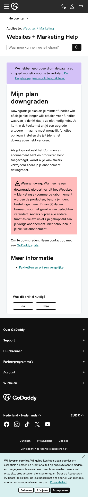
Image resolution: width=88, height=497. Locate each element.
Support (9, 340)
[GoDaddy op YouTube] (47, 426)
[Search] (76, 47)
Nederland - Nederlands (20, 415)
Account (9, 372)
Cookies (63, 440)
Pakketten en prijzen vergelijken (42, 267)
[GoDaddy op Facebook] (6, 426)
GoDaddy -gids (27, 245)
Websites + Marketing (38, 28)
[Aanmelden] (72, 6)
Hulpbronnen (12, 351)
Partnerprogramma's (18, 361)
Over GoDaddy (14, 329)
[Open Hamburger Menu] (5, 6)
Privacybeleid (44, 440)
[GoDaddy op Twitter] (37, 426)
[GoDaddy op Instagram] (17, 426)
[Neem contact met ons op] (64, 6)
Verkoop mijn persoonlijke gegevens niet (44, 448)
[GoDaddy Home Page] (20, 397)
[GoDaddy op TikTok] (27, 426)
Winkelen (10, 382)
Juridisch (25, 440)
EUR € (75, 415)
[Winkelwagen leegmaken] (81, 6)
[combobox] (39, 47)
